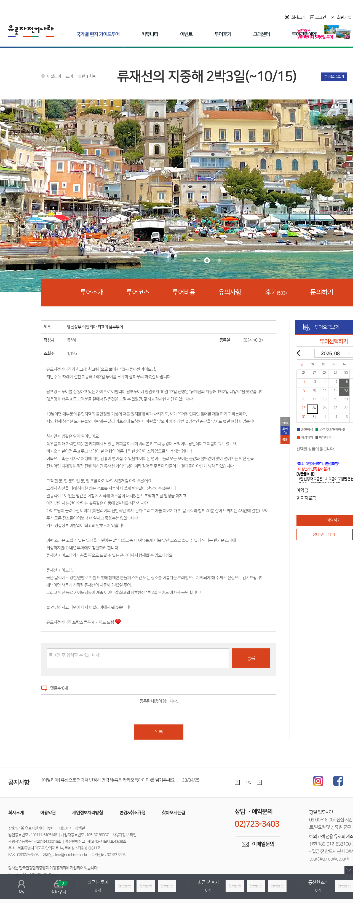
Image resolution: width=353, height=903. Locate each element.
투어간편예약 (304, 34)
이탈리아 (54, 76)
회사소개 (298, 17)
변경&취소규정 (132, 812)
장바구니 (58, 887)
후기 (276, 292)
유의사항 (230, 292)
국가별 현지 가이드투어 (97, 34)
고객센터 (261, 34)
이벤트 (186, 34)
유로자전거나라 (31, 31)
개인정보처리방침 (87, 812)
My (21, 891)
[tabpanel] (159, 782)
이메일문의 (263, 844)
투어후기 (223, 34)
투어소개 (91, 292)
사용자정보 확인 (125, 835)
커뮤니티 (149, 34)
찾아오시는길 (173, 812)
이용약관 (48, 812)
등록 (251, 658)
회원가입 (344, 17)
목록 (158, 732)
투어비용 (184, 292)
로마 (69, 76)
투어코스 (137, 292)
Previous (237, 782)
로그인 (320, 17)
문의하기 (321, 292)
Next (259, 782)
